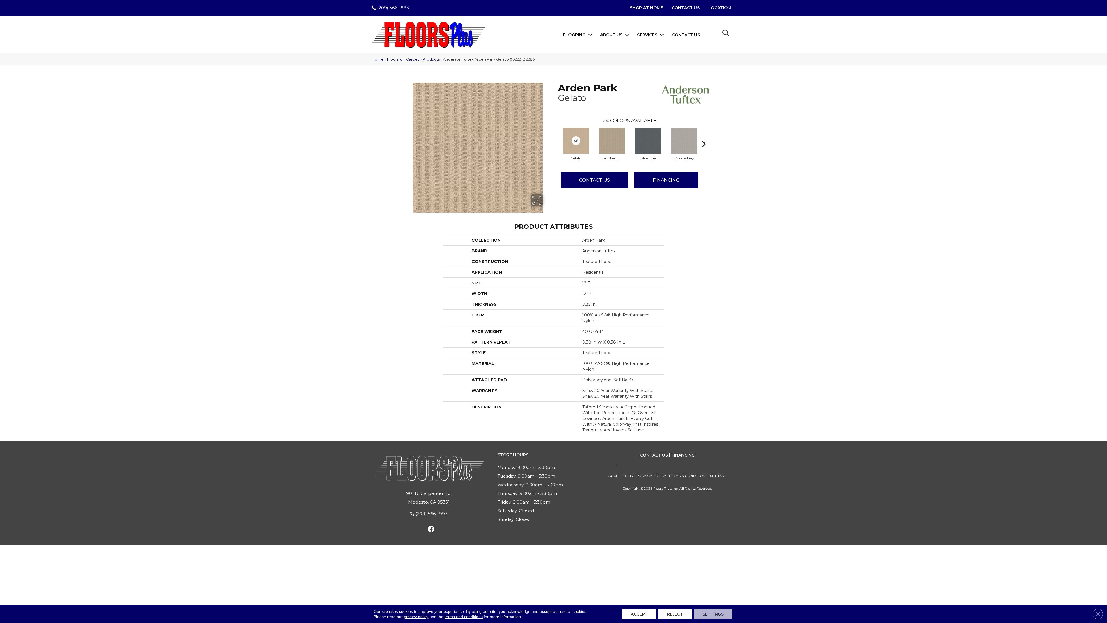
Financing (666, 180)
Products (431, 59)
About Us (611, 34)
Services (647, 34)
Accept (639, 614)
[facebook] (431, 530)
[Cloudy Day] (684, 140)
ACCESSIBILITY (621, 476)
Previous (555, 135)
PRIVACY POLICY (651, 476)
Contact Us (686, 34)
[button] (590, 35)
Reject (675, 614)
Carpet (412, 59)
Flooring (574, 34)
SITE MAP (718, 476)
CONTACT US (654, 455)
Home (378, 59)
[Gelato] (576, 140)
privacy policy (416, 616)
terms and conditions (464, 616)
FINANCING (683, 455)
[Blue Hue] (648, 140)
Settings (713, 614)
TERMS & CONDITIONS (688, 476)
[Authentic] (612, 140)
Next (704, 135)
